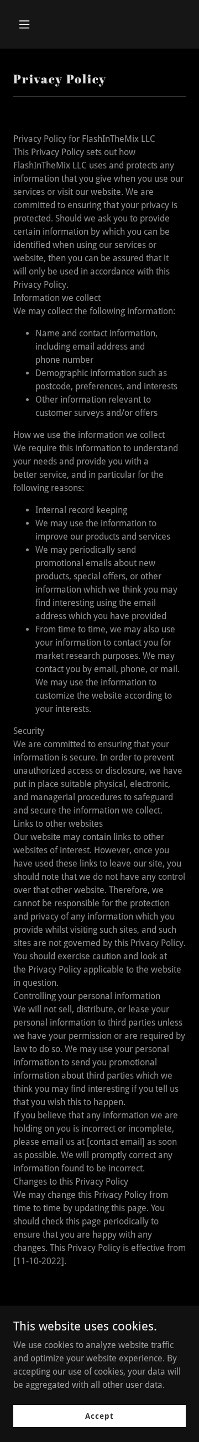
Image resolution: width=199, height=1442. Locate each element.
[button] (33, 24)
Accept (99, 1415)
